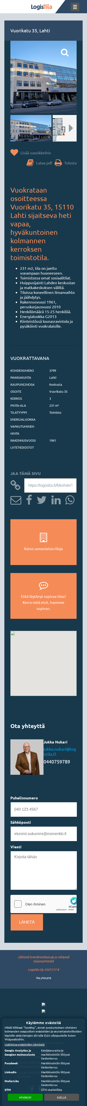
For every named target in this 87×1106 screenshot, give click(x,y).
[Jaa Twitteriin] (40, 499)
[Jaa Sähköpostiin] (15, 499)
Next (68, 128)
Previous (19, 128)
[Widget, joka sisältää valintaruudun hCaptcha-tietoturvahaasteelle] (43, 904)
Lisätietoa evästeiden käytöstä (24, 1044)
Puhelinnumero (24, 797)
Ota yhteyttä (43, 977)
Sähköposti (20, 822)
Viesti (16, 846)
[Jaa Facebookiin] (27, 499)
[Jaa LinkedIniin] (54, 499)
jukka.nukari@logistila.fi (60, 751)
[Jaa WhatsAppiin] (68, 499)
